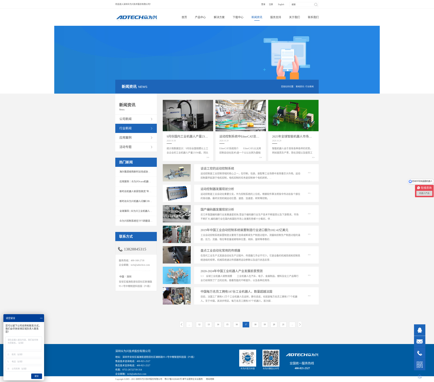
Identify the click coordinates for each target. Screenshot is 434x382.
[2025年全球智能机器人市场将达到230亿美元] (293, 101)
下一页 (300, 324)
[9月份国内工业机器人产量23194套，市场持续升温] (188, 101)
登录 (263, 4)
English (281, 4)
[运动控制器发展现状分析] (177, 186)
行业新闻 (309, 86)
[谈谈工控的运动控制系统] (177, 165)
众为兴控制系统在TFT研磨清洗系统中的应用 (143, 221)
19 (265, 324)
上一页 (181, 324)
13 (209, 324)
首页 (184, 17)
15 (227, 324)
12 (199, 324)
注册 (271, 4)
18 (255, 324)
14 (218, 324)
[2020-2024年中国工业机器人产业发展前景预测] (177, 268)
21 (283, 324)
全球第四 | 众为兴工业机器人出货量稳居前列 (143, 211)
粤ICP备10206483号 (173, 379)
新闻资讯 (300, 86)
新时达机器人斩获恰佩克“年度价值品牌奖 (141, 191)
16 (237, 324)
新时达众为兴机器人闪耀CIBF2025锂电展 (141, 201)
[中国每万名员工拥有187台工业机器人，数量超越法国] (177, 288)
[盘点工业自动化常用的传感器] (177, 247)
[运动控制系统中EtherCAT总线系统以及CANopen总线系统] (240, 101)
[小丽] (419, 330)
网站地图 (209, 379)
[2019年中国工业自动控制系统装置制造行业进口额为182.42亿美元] (177, 227)
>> (207, 157)
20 (274, 324)
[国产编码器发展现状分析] (177, 206)
